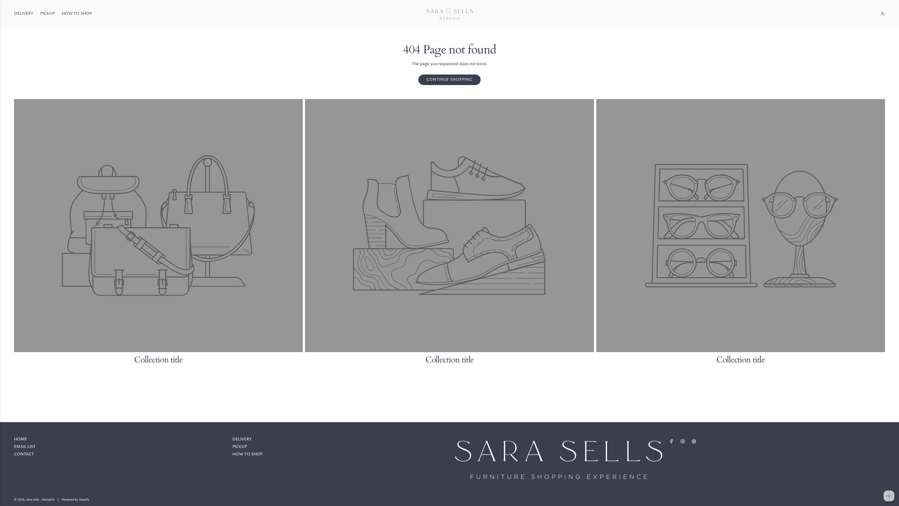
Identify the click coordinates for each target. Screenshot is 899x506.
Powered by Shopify (75, 500)
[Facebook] (671, 441)
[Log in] (882, 14)
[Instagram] (683, 441)
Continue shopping (449, 79)
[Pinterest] (694, 441)
